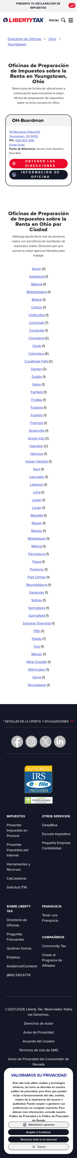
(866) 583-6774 (18, 974)
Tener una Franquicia (50, 918)
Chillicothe (38, 314)
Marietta (39, 515)
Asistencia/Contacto (22, 966)
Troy (39, 646)
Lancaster (38, 476)
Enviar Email (16, 144)
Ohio (52, 38)
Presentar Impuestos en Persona (17, 830)
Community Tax (54, 945)
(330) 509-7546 (24, 140)
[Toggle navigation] (70, 20)
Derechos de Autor (38, 1023)
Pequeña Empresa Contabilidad (56, 845)
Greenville (38, 430)
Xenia (38, 677)
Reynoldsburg (38, 584)
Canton (38, 307)
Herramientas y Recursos (18, 867)
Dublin (38, 376)
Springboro (38, 607)
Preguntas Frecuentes (15, 937)
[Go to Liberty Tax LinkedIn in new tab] (60, 742)
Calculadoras (16, 878)
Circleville (38, 330)
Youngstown (17, 44)
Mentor (38, 530)
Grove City (38, 438)
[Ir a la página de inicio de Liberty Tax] (24, 20)
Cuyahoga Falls (38, 361)
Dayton (38, 368)
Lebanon (38, 484)
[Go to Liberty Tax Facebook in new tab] (17, 742)
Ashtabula (38, 276)
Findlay (38, 399)
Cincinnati (38, 322)
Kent (38, 469)
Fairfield (38, 391)
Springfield (38, 615)
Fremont (38, 422)
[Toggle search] (63, 20)
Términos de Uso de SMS (38, 1050)
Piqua (38, 561)
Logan (38, 499)
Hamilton (38, 445)
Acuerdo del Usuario (38, 1041)
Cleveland (39, 338)
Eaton (38, 384)
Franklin (38, 415)
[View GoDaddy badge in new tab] (38, 800)
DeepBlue (49, 824)
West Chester (38, 661)
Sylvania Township (38, 623)
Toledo (38, 638)
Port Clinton (38, 576)
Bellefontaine (38, 291)
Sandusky (38, 592)
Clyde (38, 345)
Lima (38, 492)
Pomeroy (38, 569)
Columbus (38, 353)
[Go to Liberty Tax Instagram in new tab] (31, 742)
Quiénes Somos (19, 948)
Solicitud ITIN (17, 887)
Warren (38, 654)
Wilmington (38, 669)
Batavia (38, 284)
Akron (38, 268)
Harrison (38, 453)
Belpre (38, 299)
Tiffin (38, 630)
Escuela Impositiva (56, 833)
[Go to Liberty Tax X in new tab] (46, 742)
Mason (38, 523)
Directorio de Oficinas (24, 38)
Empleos (13, 957)
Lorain (38, 507)
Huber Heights (38, 461)
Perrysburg (38, 553)
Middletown (38, 538)
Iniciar (54, 20)
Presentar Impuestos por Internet (18, 850)
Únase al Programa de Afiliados (52, 960)
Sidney (38, 600)
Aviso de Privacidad (38, 1032)
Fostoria (38, 407)
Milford (38, 546)
